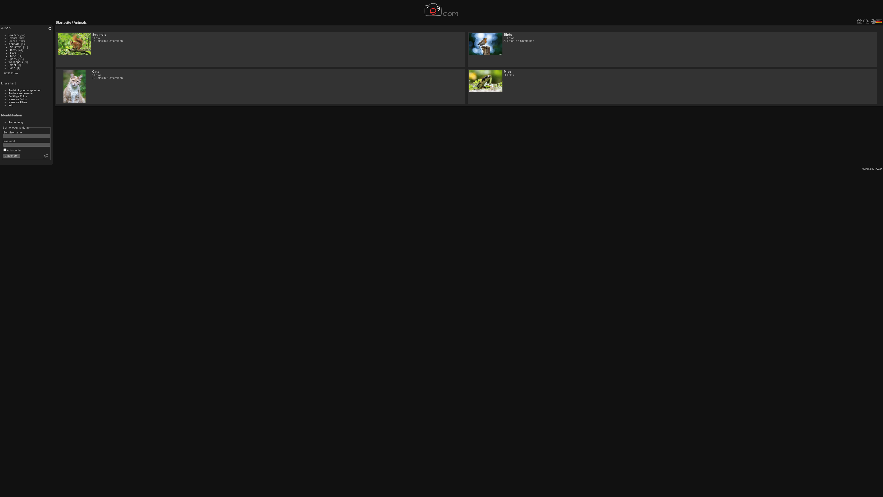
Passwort (9, 141)
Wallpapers (16, 62)
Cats (13, 53)
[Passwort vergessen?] (46, 157)
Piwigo (878, 169)
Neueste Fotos (18, 99)
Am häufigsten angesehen (25, 90)
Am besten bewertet (21, 93)
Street (12, 65)
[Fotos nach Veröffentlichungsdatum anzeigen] (860, 21)
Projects (14, 35)
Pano (12, 67)
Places (13, 41)
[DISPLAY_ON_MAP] (873, 21)
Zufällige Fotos (18, 96)
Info (11, 105)
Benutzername (12, 132)
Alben (6, 28)
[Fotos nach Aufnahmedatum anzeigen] (866, 21)
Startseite (63, 22)
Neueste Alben (18, 102)
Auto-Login (13, 150)
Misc (13, 56)
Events (13, 38)
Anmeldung (16, 122)
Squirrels (15, 47)
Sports (13, 59)
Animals (14, 44)
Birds (13, 50)
